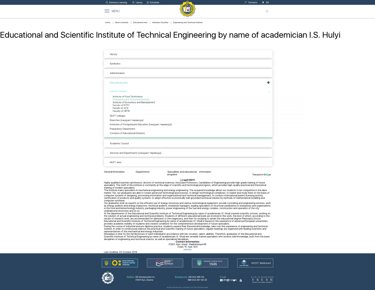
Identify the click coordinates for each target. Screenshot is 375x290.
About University (121, 22)
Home (107, 22)
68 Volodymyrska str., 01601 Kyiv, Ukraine (145, 278)
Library (139, 2)
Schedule (154, 2)
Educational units (140, 22)
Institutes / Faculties (160, 22)
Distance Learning (118, 2)
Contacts (252, 2)
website (187, 249)
